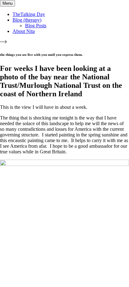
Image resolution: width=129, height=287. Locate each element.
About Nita (24, 31)
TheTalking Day (29, 14)
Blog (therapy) (27, 20)
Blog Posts (35, 25)
